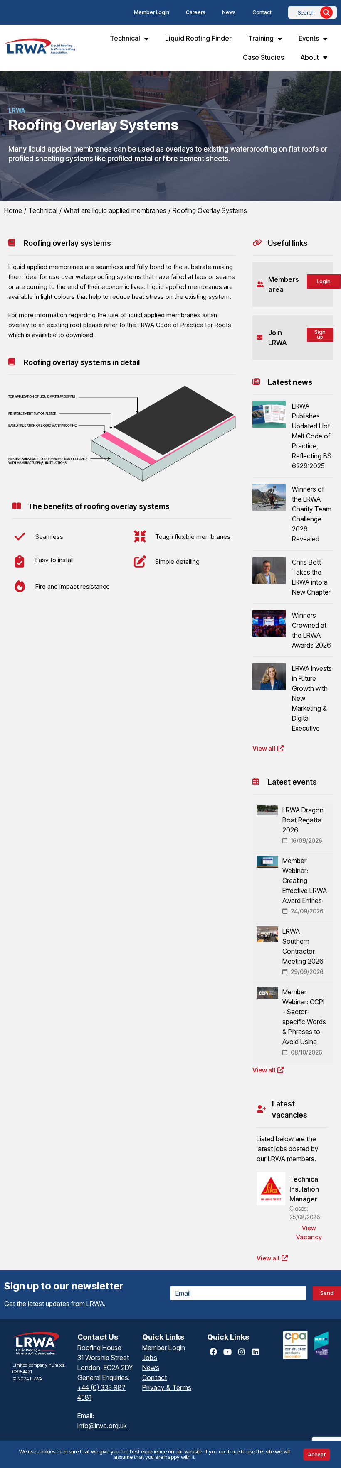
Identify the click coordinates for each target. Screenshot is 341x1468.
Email (182, 1281)
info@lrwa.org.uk (102, 1426)
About (310, 57)
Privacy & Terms (166, 1387)
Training (261, 38)
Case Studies (263, 57)
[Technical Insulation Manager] (271, 1188)
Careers (195, 12)
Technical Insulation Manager (304, 1189)
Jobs (149, 1357)
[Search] (326, 12)
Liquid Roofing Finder (198, 38)
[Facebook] (213, 1352)
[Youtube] (227, 1352)
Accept (317, 1454)
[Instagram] (241, 1352)
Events (309, 38)
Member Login (151, 12)
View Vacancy (309, 1232)
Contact (262, 12)
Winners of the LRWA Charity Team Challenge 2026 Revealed (311, 514)
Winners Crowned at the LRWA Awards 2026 (311, 630)
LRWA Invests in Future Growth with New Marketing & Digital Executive (312, 698)
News (229, 12)
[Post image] (269, 414)
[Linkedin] (255, 1352)
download (79, 335)
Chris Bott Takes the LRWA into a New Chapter (311, 577)
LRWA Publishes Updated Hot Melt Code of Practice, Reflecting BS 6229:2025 (311, 436)
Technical (125, 38)
